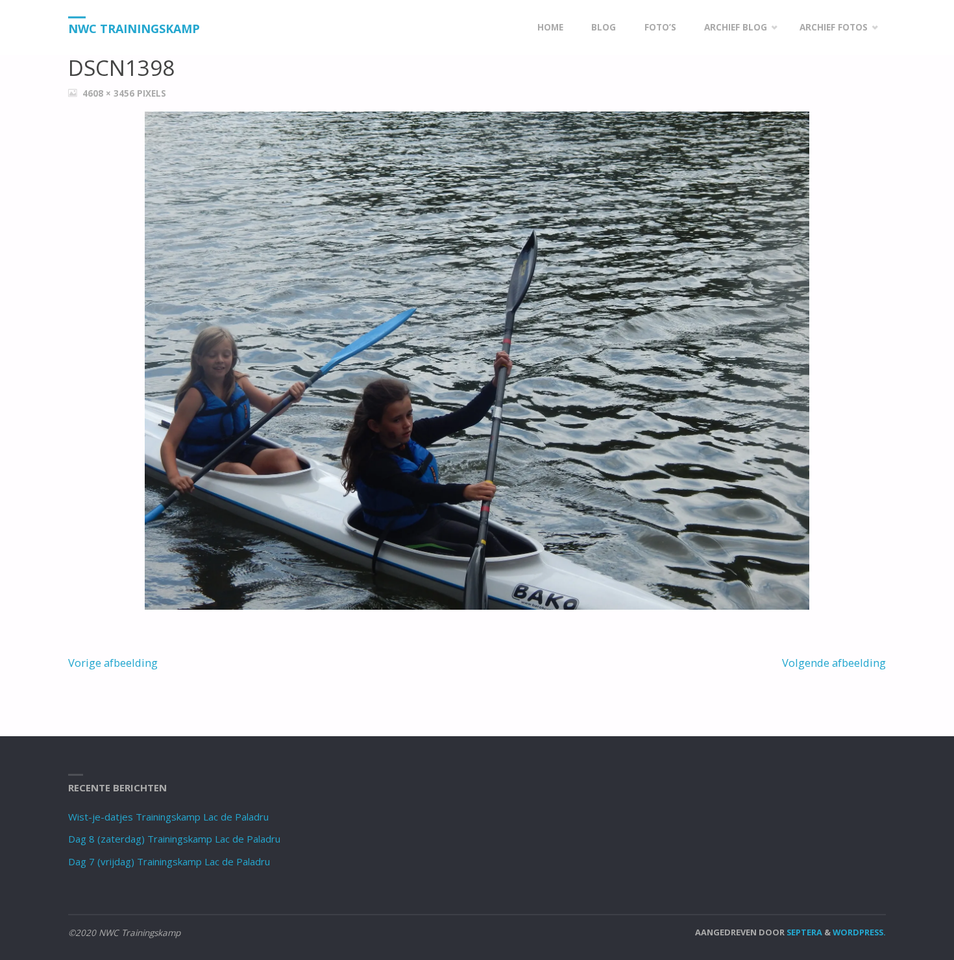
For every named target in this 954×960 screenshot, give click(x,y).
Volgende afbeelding (834, 662)
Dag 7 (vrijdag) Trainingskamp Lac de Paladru (169, 861)
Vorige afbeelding (113, 662)
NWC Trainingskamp (134, 28)
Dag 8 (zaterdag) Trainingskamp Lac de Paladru (174, 838)
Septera (803, 932)
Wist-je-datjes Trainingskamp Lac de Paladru (168, 816)
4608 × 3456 (109, 93)
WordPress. (859, 932)
